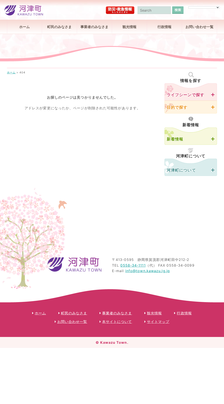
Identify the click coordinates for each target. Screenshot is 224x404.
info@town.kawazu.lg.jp (147, 271)
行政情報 (165, 27)
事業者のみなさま (94, 27)
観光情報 (129, 27)
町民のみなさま (59, 27)
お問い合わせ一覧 (200, 27)
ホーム (24, 27)
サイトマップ (158, 321)
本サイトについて (117, 321)
